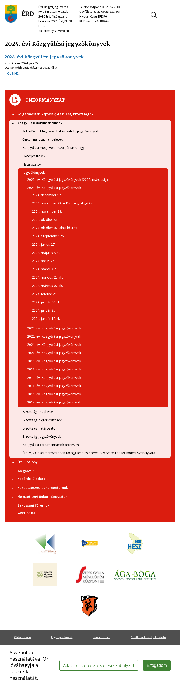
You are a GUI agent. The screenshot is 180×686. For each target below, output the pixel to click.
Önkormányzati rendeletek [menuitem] (42, 139)
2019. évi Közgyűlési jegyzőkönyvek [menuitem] (54, 361)
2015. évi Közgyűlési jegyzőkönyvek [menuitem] (54, 394)
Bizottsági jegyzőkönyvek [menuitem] (41, 436)
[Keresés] (154, 15)
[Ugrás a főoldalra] (19, 14)
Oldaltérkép (22, 637)
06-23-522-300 (111, 7)
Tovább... (12, 73)
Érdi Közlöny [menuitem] (27, 462)
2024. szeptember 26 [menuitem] (48, 236)
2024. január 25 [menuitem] (43, 310)
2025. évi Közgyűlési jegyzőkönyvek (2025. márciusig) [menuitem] (67, 179)
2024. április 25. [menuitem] (43, 261)
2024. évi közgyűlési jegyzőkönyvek (44, 57)
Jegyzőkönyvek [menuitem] (33, 172)
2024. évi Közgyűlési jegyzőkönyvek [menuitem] (54, 187)
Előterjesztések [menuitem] (33, 156)
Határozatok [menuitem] (31, 164)
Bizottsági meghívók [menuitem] (37, 411)
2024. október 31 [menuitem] (45, 219)
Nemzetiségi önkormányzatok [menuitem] (42, 496)
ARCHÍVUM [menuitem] (26, 513)
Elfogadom (157, 665)
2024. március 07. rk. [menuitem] (47, 285)
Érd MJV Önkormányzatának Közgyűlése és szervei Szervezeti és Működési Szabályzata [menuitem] (88, 453)
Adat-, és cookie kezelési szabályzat (99, 665)
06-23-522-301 (110, 12)
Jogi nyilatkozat (61, 637)
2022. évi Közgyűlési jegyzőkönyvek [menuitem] (54, 336)
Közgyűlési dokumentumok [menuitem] (39, 123)
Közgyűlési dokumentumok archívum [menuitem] (50, 444)
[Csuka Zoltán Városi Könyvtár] (45, 543)
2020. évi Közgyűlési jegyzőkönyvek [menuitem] (54, 353)
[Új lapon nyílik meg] (90, 543)
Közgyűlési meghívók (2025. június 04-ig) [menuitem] (53, 147)
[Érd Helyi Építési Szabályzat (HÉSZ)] (135, 543)
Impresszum (101, 637)
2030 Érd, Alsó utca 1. (52, 17)
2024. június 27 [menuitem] (43, 244)
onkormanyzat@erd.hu (53, 31)
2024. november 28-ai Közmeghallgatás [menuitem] (62, 203)
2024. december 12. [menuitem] (47, 195)
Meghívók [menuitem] (26, 471)
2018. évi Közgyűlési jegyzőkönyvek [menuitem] (54, 369)
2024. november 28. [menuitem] (47, 211)
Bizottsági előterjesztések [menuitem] (42, 420)
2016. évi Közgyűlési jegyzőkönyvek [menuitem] (54, 386)
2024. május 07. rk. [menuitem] (46, 252)
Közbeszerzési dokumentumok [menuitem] (42, 487)
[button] (12, 114)
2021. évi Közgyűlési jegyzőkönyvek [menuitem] (54, 344)
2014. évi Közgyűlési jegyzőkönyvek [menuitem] (54, 402)
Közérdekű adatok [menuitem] (32, 478)
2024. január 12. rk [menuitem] (46, 318)
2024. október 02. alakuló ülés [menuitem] (54, 228)
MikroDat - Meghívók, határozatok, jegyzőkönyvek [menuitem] (60, 131)
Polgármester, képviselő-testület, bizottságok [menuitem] (55, 114)
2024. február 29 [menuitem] (44, 294)
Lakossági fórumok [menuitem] (33, 505)
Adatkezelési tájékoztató (148, 637)
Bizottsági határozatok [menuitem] (39, 428)
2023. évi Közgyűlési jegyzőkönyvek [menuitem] (54, 328)
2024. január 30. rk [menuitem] (46, 302)
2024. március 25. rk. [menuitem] (47, 277)
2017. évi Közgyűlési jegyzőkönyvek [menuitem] (54, 377)
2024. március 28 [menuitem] (45, 269)
